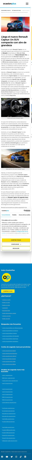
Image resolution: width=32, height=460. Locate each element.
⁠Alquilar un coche (6, 305)
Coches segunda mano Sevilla (8, 361)
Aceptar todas (16, 240)
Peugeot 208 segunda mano (8, 421)
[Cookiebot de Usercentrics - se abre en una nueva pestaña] (23, 211)
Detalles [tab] (14, 214)
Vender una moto (6, 318)
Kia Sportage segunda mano (8, 411)
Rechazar (16, 248)
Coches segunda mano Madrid (9, 350)
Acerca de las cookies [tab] (24, 214)
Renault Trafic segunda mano (8, 438)
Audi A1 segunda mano (7, 375)
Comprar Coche (8, 291)
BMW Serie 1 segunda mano (8, 378)
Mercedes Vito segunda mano (8, 416)
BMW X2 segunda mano (7, 397)
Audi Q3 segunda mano (7, 383)
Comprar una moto (6, 316)
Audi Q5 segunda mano (7, 394)
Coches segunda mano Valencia (9, 356)
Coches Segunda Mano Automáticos (10, 341)
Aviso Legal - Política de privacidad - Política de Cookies (17, 453)
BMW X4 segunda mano (7, 399)
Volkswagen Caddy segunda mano (9, 440)
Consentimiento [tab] (6, 214)
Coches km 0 (5, 308)
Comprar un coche (6, 299)
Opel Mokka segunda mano (8, 419)
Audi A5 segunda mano (7, 389)
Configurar (15, 244)
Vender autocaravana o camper (9, 313)
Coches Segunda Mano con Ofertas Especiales (12, 328)
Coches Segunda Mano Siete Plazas (10, 338)
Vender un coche (6, 302)
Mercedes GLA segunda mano (8, 413)
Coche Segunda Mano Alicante (9, 358)
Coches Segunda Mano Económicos (10, 330)
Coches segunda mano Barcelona (9, 353)
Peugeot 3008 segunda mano (8, 430)
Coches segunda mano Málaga (9, 364)
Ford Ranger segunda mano (8, 408)
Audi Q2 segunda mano (7, 391)
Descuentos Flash (6, 310)
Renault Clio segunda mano (8, 435)
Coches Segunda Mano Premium (9, 333)
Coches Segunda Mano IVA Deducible (10, 336)
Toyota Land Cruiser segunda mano (10, 380)
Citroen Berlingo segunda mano (9, 402)
